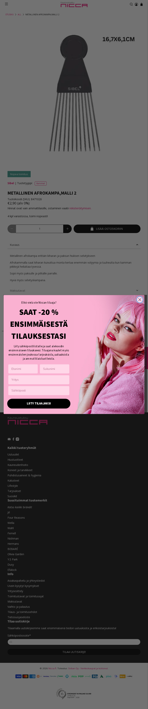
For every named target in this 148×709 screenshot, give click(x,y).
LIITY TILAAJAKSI (39, 403)
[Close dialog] (140, 299)
